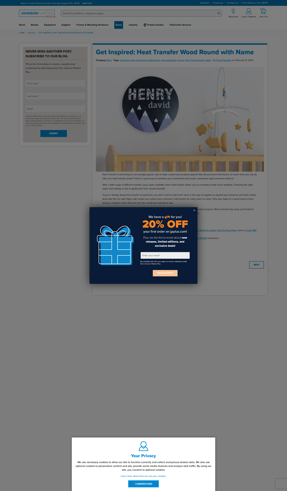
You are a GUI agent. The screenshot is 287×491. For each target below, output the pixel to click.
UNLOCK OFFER (165, 273)
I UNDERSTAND (143, 484)
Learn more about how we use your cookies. (143, 476)
